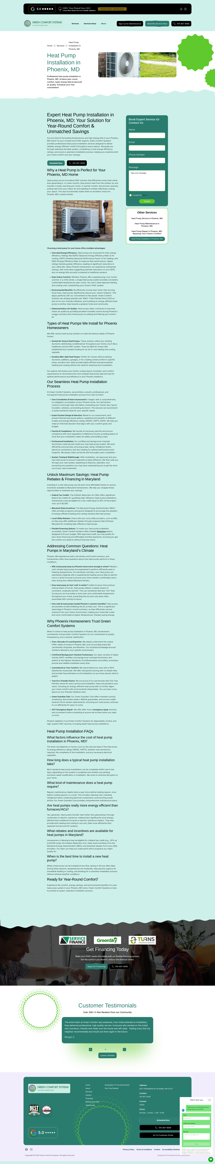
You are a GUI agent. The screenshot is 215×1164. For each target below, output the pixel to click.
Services (60, 46)
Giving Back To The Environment (117, 1085)
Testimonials (90, 1105)
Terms (144, 195)
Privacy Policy (128, 1150)
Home (49, 46)
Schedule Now (56, 163)
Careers (88, 1095)
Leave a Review (107, 1055)
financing (101, 531)
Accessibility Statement (172, 1150)
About (103, 24)
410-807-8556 (144, 1097)
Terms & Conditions (144, 1150)
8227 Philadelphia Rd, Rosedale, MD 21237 (156, 1089)
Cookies (157, 1150)
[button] (76, 23)
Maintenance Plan (92, 1102)
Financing (89, 1098)
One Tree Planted (111, 1088)
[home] (43, 23)
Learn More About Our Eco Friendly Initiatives (79, 10)
